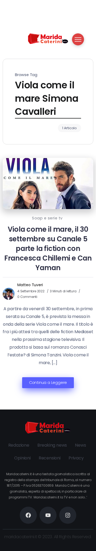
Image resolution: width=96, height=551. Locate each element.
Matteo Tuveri (30, 285)
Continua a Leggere (48, 382)
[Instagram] (67, 515)
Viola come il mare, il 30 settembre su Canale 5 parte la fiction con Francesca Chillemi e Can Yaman (48, 248)
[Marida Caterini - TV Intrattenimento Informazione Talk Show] (48, 38)
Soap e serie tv (47, 218)
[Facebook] (28, 515)
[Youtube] (48, 515)
